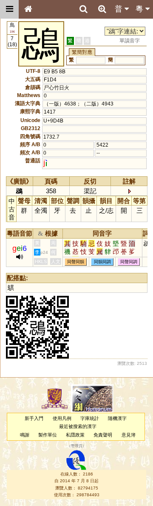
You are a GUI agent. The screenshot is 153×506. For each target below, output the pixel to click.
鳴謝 (24, 434)
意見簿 (129, 434)
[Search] (83, 9)
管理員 (76, 446)
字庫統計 (89, 418)
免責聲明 (103, 434)
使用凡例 (62, 418)
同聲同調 (128, 261)
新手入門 (34, 418)
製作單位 (47, 434)
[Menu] (9, 9)
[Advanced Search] (102, 9)
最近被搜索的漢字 (77, 426)
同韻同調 (102, 261)
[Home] (28, 9)
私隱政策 (75, 434)
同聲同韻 (75, 261)
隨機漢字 (117, 418)
